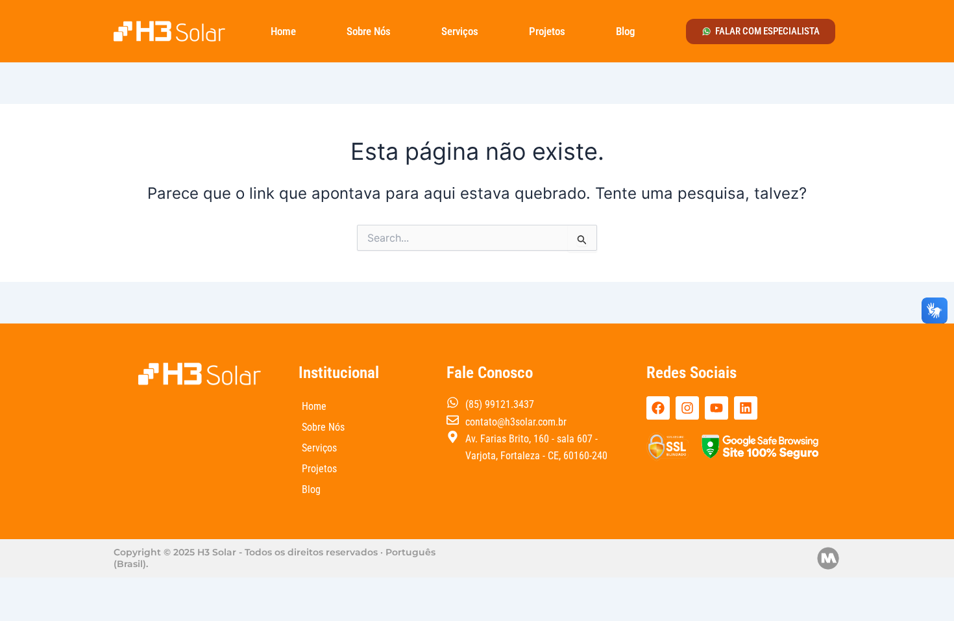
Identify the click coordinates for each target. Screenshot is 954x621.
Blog (625, 31)
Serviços (459, 31)
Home (283, 31)
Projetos (547, 31)
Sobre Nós (369, 31)
